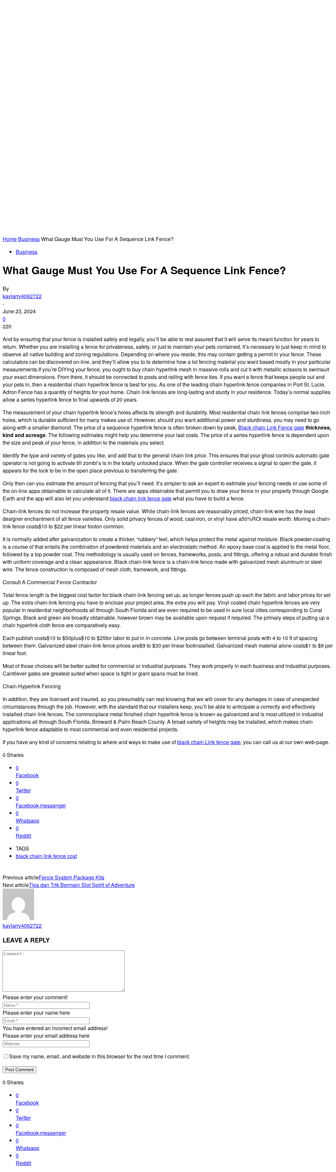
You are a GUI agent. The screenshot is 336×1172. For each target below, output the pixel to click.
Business (29, 239)
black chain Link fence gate (209, 742)
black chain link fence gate (141, 498)
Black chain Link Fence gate (271, 427)
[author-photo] (18, 918)
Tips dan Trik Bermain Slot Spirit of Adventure (82, 885)
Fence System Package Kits (71, 877)
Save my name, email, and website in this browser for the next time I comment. (99, 1056)
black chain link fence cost (46, 856)
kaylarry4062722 (22, 296)
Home (10, 239)
